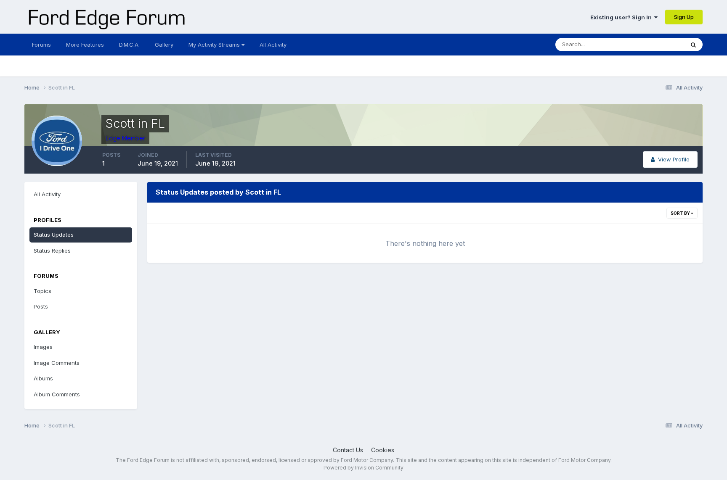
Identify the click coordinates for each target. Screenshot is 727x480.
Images (43, 346)
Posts (41, 306)
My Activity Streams (214, 44)
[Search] (693, 44)
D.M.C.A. (129, 44)
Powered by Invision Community (363, 467)
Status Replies (52, 250)
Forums (41, 44)
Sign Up (684, 16)
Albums (43, 378)
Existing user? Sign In (622, 17)
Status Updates (653, 44)
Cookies (382, 450)
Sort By (681, 213)
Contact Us (348, 450)
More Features (85, 44)
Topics (42, 290)
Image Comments (57, 362)
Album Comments (57, 394)
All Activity (273, 44)
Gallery (164, 44)
